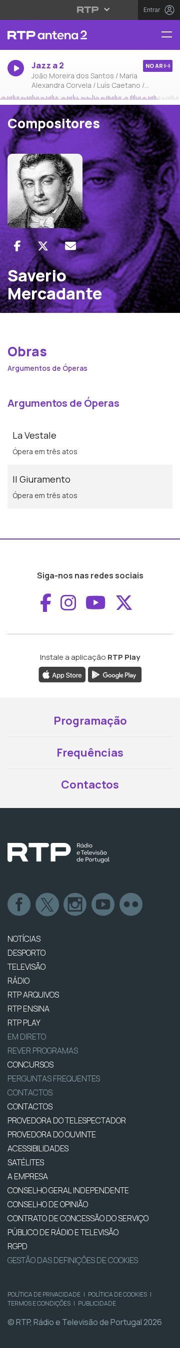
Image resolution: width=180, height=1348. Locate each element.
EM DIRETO (27, 1036)
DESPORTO (27, 952)
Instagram (76, 905)
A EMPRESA (28, 1176)
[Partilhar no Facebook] (17, 246)
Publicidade (97, 1303)
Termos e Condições (39, 1303)
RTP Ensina (29, 1008)
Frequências (90, 752)
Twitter (48, 905)
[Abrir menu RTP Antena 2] (170, 35)
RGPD (18, 1246)
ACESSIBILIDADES (38, 1148)
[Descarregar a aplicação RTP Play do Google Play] (115, 673)
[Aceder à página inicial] (60, 35)
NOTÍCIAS (24, 938)
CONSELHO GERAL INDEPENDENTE (68, 1190)
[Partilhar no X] (43, 246)
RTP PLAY (24, 1022)
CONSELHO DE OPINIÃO (48, 1204)
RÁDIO (19, 980)
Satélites (26, 1162)
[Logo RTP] (59, 853)
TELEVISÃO (27, 966)
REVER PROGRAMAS (43, 1050)
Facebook (20, 905)
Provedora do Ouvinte (52, 1134)
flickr (132, 905)
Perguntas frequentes (54, 1078)
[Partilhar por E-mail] (70, 246)
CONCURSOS (31, 1064)
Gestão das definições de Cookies (73, 1260)
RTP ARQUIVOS (33, 994)
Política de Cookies (117, 1294)
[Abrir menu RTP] (90, 9)
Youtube (104, 905)
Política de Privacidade (44, 1294)
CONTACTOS (30, 1106)
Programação (90, 720)
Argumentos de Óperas (48, 368)
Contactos (90, 784)
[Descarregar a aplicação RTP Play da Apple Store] (62, 673)
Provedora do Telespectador (67, 1120)
